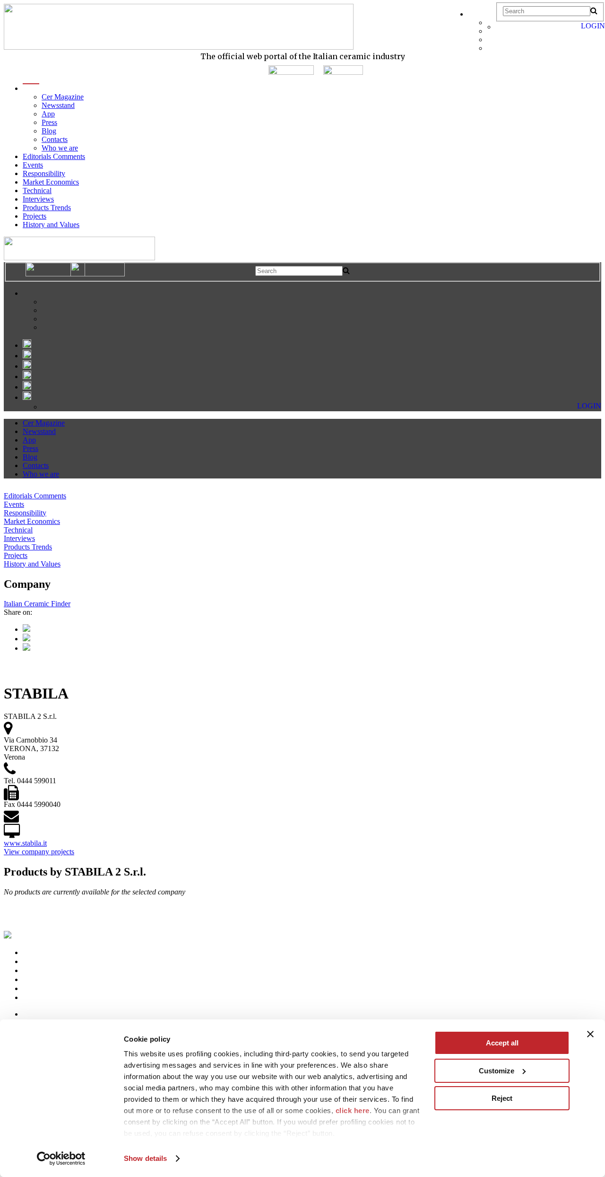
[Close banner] (590, 1034)
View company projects (39, 852)
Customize (496, 1071)
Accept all (502, 1043)
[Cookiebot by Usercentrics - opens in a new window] (61, 1158)
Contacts (55, 139)
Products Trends (47, 208)
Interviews (38, 199)
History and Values (51, 225)
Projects (34, 216)
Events (33, 165)
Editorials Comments (54, 156)
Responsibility (44, 173)
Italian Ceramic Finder (37, 604)
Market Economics (51, 182)
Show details (145, 1158)
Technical (37, 190)
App (48, 114)
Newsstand (58, 105)
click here (353, 1110)
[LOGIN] (500, 27)
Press (49, 122)
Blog (49, 131)
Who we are (60, 148)
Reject (502, 1098)
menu (31, 88)
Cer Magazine (63, 97)
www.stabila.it (25, 843)
